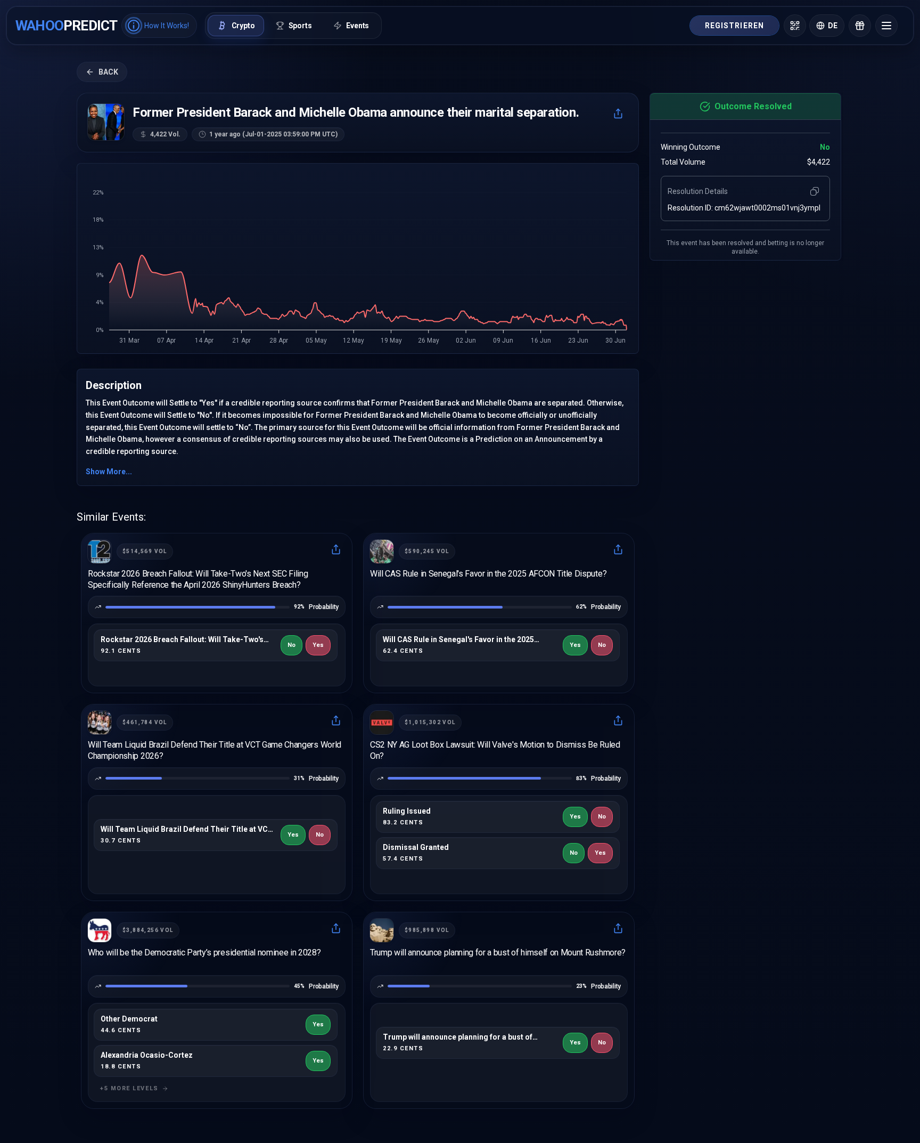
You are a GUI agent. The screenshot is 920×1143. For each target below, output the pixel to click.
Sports (300, 25)
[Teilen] (618, 113)
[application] (358, 261)
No (291, 645)
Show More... (109, 471)
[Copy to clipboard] (814, 191)
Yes (318, 645)
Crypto (243, 25)
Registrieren (734, 25)
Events (357, 25)
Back (108, 72)
